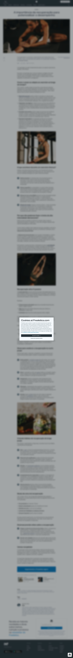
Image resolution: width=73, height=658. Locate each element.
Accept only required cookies (36, 338)
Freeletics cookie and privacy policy (31, 332)
